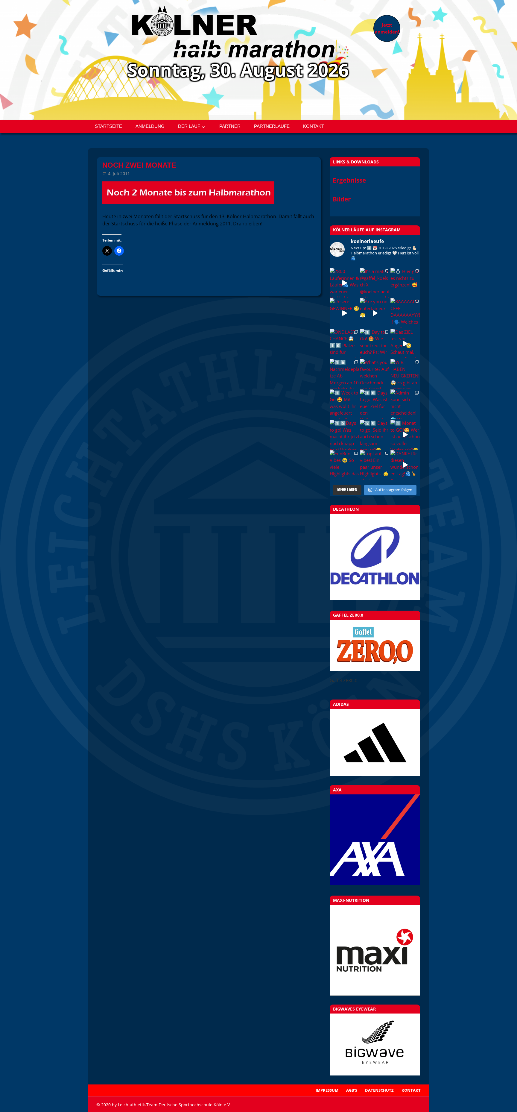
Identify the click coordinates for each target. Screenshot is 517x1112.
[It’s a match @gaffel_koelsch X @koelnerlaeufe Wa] (375, 283)
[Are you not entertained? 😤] (375, 313)
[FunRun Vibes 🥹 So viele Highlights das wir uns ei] (344, 465)
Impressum (327, 1090)
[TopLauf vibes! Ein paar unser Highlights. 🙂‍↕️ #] (375, 465)
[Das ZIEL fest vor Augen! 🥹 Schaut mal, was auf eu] (405, 343)
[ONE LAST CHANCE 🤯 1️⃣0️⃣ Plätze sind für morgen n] (344, 343)
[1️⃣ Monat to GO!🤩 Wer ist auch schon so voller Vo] (405, 434)
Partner (230, 126)
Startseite (108, 126)
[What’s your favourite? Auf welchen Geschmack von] (375, 374)
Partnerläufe (272, 126)
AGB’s (351, 1090)
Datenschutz (379, 1090)
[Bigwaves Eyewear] (375, 1044)
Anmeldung (150, 126)
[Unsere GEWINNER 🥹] (344, 313)
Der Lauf (189, 126)
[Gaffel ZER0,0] (375, 669)
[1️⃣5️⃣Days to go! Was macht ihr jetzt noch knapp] (344, 434)
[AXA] (375, 883)
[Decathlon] (375, 598)
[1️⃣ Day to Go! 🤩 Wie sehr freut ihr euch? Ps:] (375, 343)
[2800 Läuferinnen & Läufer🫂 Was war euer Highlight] (344, 283)
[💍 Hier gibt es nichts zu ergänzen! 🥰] (405, 283)
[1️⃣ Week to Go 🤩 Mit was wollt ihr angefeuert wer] (344, 404)
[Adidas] (375, 742)
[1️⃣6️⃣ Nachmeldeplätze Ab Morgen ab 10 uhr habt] (344, 374)
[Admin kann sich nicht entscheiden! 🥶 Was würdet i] (405, 404)
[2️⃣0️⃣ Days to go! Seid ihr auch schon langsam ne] (375, 434)
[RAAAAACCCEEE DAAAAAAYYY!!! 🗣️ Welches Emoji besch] (405, 313)
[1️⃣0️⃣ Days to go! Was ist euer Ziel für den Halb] (375, 404)
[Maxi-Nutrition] (375, 950)
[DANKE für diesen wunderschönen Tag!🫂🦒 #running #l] (405, 465)
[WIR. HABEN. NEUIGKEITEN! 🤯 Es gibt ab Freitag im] (405, 374)
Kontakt (313, 126)
